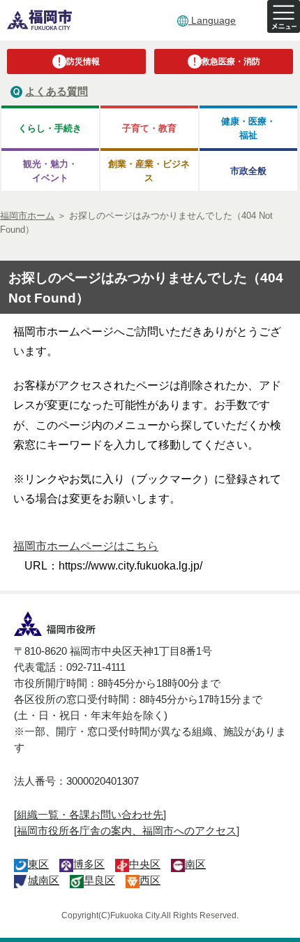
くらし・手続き (50, 128)
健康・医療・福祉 (248, 128)
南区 (195, 864)
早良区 (99, 880)
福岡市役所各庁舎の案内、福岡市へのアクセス (127, 830)
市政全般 (248, 171)
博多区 (89, 864)
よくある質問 (56, 91)
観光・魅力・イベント (50, 170)
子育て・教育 (149, 128)
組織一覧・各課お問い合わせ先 (90, 814)
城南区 (43, 880)
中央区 (144, 864)
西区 (150, 880)
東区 (38, 864)
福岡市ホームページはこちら (85, 546)
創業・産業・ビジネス (149, 170)
